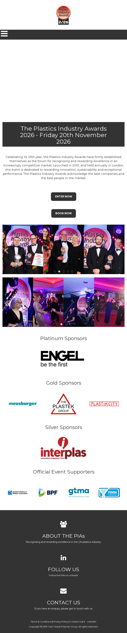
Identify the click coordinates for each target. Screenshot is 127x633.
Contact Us (76, 621)
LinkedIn (91, 621)
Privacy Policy (60, 621)
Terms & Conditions (41, 621)
